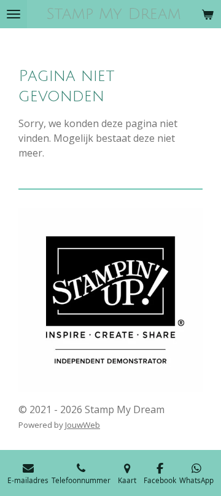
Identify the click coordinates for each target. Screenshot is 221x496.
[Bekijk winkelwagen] (207, 14)
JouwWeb (82, 424)
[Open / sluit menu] (13, 14)
